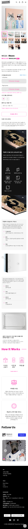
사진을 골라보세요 (6, 75)
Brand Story (5, 483)
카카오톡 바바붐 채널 (10, 125)
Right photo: (5, 85)
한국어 (6, 515)
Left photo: (4, 77)
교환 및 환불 (5, 471)
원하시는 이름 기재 (6, 102)
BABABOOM (11, 524)
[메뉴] (25, 2)
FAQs (4, 485)
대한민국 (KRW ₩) (17, 515)
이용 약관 (5, 475)
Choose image (14, 81)
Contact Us (5, 486)
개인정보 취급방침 (7, 473)
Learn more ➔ (14, 371)
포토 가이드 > (23, 75)
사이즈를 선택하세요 (7, 95)
